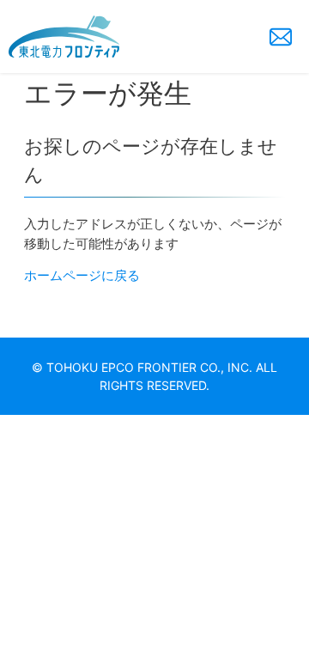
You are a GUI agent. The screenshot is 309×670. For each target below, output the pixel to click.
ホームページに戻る (82, 275)
